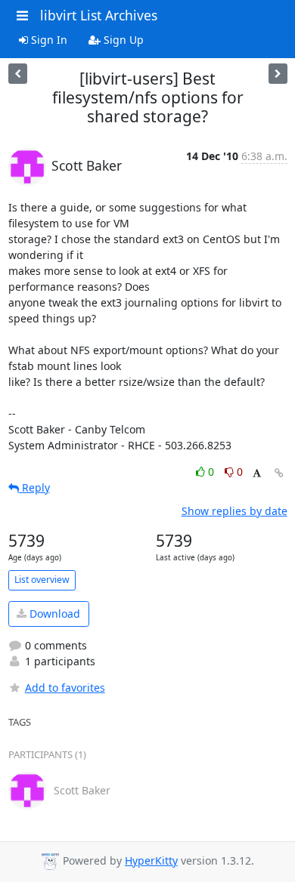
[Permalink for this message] (279, 473)
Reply (34, 487)
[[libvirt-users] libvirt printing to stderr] (278, 73)
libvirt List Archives (98, 15)
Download (53, 613)
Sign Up (122, 39)
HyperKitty (151, 860)
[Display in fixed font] (257, 474)
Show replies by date (234, 511)
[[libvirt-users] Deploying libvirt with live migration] (17, 73)
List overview (42, 579)
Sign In (47, 39)
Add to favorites (65, 687)
